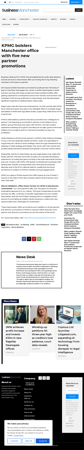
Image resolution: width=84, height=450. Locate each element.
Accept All (42, 441)
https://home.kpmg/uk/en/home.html (40, 218)
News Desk (11, 35)
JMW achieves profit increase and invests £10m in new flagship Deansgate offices (15, 338)
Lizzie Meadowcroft (42, 225)
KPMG (32, 225)
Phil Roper (54, 225)
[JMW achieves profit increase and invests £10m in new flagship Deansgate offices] (16, 314)
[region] (28, 433)
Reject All (28, 441)
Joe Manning (24, 225)
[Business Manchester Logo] (20, 10)
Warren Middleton (18, 227)
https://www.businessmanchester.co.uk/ (29, 261)
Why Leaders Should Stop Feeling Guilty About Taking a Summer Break (72, 126)
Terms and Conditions (29, 384)
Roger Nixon (6, 227)
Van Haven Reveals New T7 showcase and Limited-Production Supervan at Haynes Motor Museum (73, 88)
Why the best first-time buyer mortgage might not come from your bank (73, 212)
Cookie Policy (18, 435)
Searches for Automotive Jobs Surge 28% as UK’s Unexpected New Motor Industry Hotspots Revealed (74, 114)
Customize (14, 441)
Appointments (6, 38)
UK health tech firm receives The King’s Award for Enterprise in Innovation (74, 101)
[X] (29, 239)
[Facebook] (24, 239)
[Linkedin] (44, 378)
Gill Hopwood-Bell (12, 225)
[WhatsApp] (39, 239)
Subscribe (73, 155)
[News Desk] (4, 35)
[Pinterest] (34, 239)
